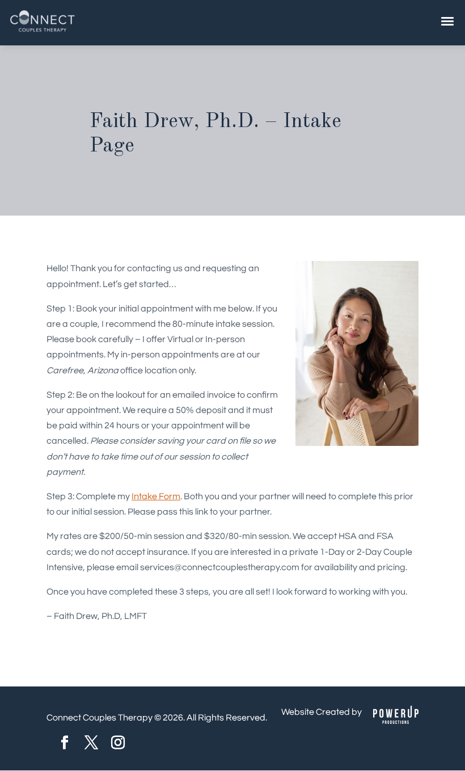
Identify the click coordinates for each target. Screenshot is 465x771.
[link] (42, 31)
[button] (64, 744)
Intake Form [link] (156, 496)
